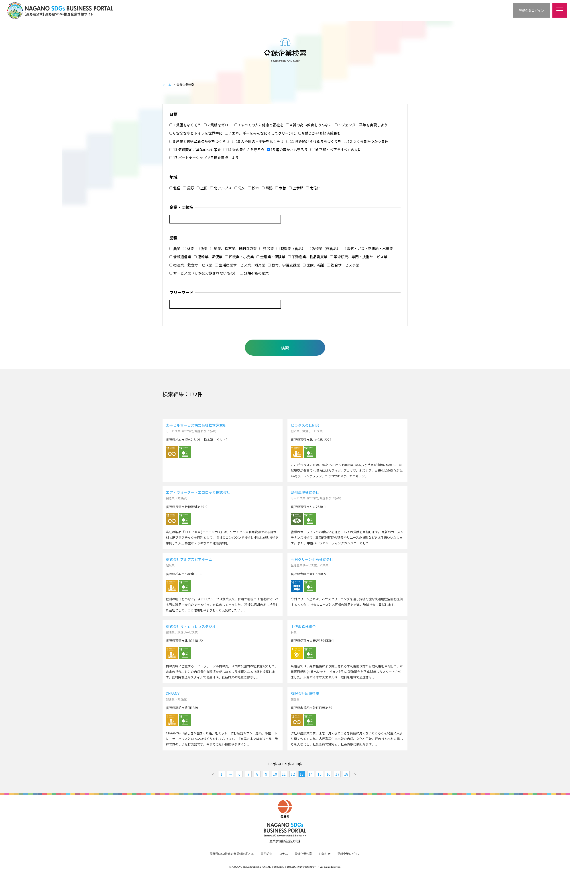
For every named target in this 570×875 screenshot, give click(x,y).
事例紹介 (266, 853)
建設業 (268, 248)
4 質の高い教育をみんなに (310, 124)
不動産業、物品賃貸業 (309, 256)
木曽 (282, 188)
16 (328, 774)
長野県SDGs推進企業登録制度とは (232, 853)
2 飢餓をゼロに (219, 124)
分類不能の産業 (256, 273)
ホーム (167, 84)
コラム (283, 853)
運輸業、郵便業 (209, 256)
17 (337, 774)
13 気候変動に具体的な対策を (196, 149)
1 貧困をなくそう (186, 124)
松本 (255, 188)
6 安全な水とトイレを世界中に (197, 133)
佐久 (241, 188)
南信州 (314, 188)
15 (320, 774)
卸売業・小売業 (241, 256)
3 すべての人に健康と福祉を (260, 124)
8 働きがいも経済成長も (321, 133)
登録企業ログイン (348, 853)
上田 (204, 188)
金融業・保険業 (272, 256)
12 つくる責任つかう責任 (367, 141)
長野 (190, 188)
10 (275, 774)
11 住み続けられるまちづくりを (315, 141)
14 (311, 774)
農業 (176, 248)
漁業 (204, 248)
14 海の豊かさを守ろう (245, 149)
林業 (190, 248)
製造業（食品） (292, 248)
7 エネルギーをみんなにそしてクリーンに (262, 133)
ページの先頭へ (561, 866)
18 (346, 774)
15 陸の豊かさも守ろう (289, 149)
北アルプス (222, 188)
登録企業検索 (303, 853)
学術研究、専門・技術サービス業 (360, 256)
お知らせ (324, 853)
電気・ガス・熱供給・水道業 (369, 248)
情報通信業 (181, 256)
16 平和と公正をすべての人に (337, 149)
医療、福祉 (315, 265)
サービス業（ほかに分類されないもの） (204, 273)
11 (284, 774)
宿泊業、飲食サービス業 (192, 265)
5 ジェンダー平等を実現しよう (363, 124)
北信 (176, 188)
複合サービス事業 (344, 265)
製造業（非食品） (325, 248)
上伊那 (297, 188)
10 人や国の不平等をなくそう (259, 141)
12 (293, 774)
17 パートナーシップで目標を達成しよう (205, 157)
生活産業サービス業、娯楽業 (241, 265)
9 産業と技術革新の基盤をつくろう (201, 141)
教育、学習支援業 (285, 265)
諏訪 (269, 188)
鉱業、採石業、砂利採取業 (235, 248)
